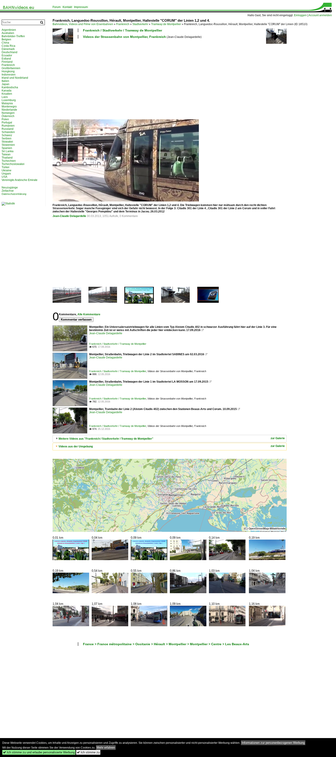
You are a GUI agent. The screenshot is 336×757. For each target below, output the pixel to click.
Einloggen (300, 15)
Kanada (6, 90)
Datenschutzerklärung (14, 194)
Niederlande (9, 109)
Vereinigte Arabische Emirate (19, 180)
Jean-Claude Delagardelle (69, 216)
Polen (5, 119)
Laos (5, 97)
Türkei (5, 167)
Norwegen (8, 113)
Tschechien (9, 160)
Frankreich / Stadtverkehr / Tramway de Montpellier (122, 30)
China (5, 42)
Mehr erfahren (106, 747)
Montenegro (9, 106)
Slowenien (8, 144)
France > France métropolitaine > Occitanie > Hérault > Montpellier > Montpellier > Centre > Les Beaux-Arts (166, 644)
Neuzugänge (10, 187)
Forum (57, 7)
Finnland (7, 61)
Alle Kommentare (88, 314)
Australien (8, 33)
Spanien (7, 148)
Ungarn (6, 173)
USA (4, 176)
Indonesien (9, 74)
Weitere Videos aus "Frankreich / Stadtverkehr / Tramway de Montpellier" (106, 438)
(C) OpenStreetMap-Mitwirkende (264, 528)
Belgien (6, 39)
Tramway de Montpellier (166, 24)
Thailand (7, 157)
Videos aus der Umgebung (76, 446)
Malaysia (7, 103)
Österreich (8, 116)
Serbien (6, 138)
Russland (7, 129)
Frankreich (122, 24)
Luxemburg (9, 100)
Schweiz (7, 135)
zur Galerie (278, 438)
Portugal (7, 122)
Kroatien (7, 93)
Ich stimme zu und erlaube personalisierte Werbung (39, 752)
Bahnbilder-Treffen (13, 36)
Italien (5, 81)
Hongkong (8, 71)
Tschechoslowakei (13, 164)
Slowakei (7, 141)
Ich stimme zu (88, 752)
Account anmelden (320, 15)
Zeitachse (8, 190)
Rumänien (8, 125)
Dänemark (8, 49)
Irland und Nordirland (15, 77)
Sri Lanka (7, 151)
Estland (6, 58)
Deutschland (9, 52)
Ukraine (6, 170)
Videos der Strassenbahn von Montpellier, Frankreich (124, 37)
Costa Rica (8, 45)
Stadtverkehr (140, 24)
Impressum (81, 7)
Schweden (8, 132)
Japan (5, 84)
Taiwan (6, 154)
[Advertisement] (190, 79)
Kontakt (67, 7)
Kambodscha (10, 87)
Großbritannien (11, 68)
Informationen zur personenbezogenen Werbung (273, 742)
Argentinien (9, 29)
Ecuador (7, 55)
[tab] (170, 438)
